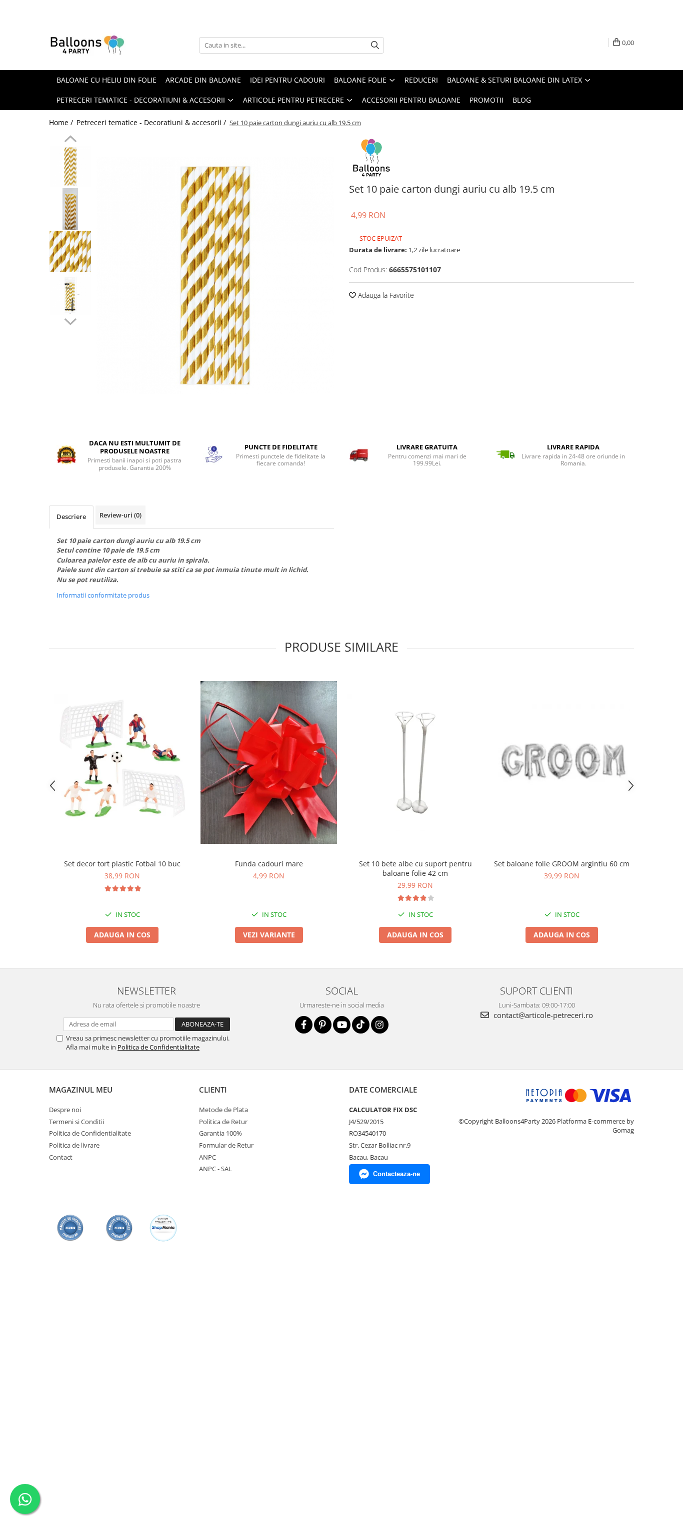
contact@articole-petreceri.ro (542, 1015)
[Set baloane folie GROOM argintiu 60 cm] (562, 762)
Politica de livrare (74, 1145)
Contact (60, 1157)
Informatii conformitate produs (103, 595)
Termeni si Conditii (76, 1121)
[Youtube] (341, 1025)
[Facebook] (303, 1025)
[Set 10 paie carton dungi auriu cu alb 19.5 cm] (215, 275)
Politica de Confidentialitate (159, 1047)
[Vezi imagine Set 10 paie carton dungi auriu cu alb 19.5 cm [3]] (70, 294)
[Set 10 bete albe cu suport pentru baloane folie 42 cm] (415, 762)
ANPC (207, 1157)
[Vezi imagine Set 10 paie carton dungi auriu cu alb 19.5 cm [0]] (70, 166)
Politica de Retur (223, 1121)
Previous (70, 140)
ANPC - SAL (215, 1168)
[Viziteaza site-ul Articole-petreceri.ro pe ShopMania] (163, 1228)
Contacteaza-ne (396, 1174)
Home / (62, 122)
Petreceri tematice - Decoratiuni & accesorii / (152, 122)
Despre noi (65, 1109)
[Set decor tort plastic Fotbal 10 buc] (122, 762)
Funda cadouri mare (269, 863)
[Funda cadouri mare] (268, 762)
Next (70, 320)
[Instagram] (379, 1025)
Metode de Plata (223, 1109)
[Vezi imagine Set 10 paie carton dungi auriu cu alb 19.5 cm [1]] (70, 209)
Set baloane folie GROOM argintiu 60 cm (562, 863)
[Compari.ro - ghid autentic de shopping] (70, 1228)
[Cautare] (375, 45)
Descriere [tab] (71, 516)
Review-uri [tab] (121, 515)
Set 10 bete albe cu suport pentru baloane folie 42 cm (415, 868)
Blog (521, 100)
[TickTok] (361, 1025)
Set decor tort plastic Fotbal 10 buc (122, 863)
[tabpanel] (215, 275)
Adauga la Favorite (385, 295)
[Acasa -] (99, 45)
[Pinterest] (323, 1025)
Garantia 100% (220, 1133)
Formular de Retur (226, 1145)
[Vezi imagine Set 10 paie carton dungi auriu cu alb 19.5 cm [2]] (70, 251)
